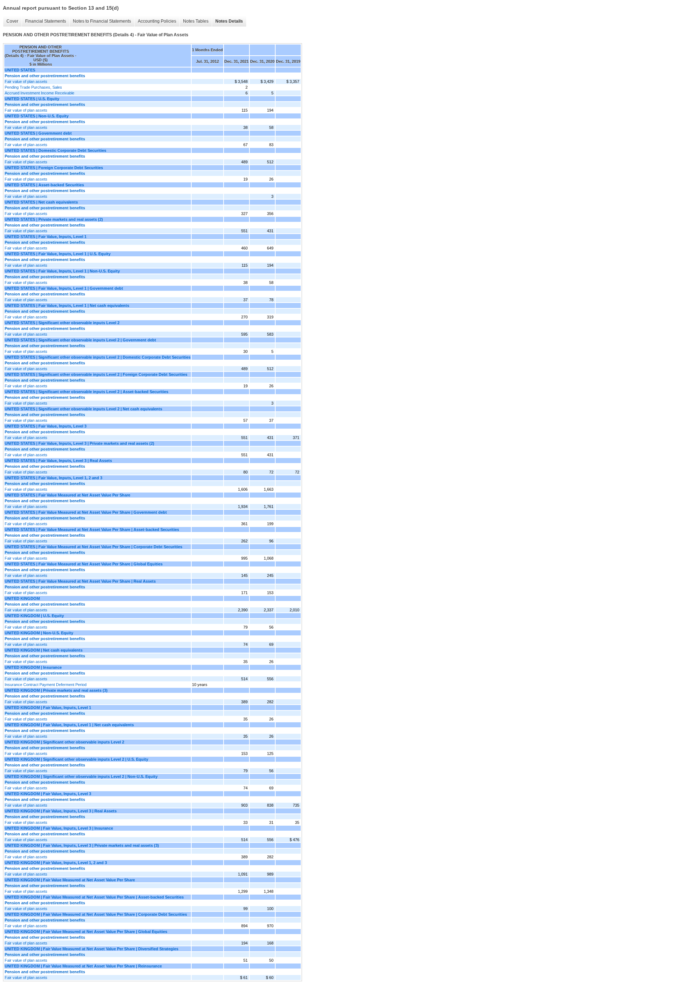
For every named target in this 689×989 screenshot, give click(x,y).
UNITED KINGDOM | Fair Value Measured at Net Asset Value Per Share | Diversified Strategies (91, 949)
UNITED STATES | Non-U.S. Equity (37, 116)
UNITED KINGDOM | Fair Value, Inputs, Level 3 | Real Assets (61, 811)
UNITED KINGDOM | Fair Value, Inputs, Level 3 (48, 794)
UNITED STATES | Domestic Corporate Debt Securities (55, 150)
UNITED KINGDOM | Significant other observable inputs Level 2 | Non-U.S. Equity (81, 776)
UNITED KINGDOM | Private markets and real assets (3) (56, 690)
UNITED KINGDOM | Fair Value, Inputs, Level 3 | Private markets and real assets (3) (82, 845)
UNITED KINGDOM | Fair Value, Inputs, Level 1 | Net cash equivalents (69, 725)
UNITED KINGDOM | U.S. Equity (34, 616)
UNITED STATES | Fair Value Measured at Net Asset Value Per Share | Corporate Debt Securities (93, 547)
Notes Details (229, 21)
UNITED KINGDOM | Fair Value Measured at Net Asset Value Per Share (70, 880)
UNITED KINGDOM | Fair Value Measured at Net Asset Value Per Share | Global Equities (86, 931)
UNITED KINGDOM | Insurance (33, 667)
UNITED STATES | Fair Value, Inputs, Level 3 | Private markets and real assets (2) (79, 443)
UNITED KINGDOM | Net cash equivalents (44, 650)
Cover (12, 21)
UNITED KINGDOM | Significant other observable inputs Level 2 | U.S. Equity (76, 759)
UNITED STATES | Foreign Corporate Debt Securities (54, 167)
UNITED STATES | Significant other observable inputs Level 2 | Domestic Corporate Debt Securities (98, 357)
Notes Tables (195, 21)
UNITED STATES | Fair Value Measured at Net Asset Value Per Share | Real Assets (80, 581)
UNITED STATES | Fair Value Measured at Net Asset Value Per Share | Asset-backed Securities (92, 529)
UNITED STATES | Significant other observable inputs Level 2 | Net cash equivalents (83, 409)
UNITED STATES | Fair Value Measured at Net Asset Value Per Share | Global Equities (84, 564)
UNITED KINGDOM (22, 598)
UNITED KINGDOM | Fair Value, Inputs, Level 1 (48, 707)
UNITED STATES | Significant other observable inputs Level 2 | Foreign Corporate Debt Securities (96, 374)
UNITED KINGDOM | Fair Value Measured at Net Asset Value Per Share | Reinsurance (83, 966)
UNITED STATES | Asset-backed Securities (44, 185)
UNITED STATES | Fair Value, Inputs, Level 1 (45, 236)
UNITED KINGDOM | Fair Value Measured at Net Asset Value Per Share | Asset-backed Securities (94, 897)
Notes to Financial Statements (102, 21)
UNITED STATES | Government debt (38, 133)
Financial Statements (45, 21)
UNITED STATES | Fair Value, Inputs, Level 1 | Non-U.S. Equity (62, 271)
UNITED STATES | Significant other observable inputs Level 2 (62, 323)
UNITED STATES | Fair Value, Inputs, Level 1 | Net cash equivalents (67, 305)
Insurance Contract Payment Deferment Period (45, 684)
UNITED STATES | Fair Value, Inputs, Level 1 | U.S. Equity (58, 254)
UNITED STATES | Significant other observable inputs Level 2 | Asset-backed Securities (86, 391)
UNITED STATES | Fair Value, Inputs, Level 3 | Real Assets (58, 460)
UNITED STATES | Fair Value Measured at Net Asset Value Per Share (67, 495)
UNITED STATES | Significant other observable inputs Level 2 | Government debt (80, 340)
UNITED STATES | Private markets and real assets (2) (54, 219)
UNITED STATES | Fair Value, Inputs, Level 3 (45, 426)
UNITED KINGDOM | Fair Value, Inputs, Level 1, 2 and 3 (56, 862)
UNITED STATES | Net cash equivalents (41, 202)
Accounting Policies (157, 21)
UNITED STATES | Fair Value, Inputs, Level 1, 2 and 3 (53, 478)
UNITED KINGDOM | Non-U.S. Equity (39, 633)
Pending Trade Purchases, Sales (33, 87)
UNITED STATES (20, 70)
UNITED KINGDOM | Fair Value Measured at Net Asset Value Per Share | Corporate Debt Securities (96, 914)
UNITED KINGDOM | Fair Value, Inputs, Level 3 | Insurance (59, 828)
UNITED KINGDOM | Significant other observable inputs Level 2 (64, 742)
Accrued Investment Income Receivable (39, 93)
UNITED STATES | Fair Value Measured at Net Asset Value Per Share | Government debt (86, 512)
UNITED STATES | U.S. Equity (32, 99)
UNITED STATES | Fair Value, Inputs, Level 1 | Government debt (64, 288)
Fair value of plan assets (26, 81)
